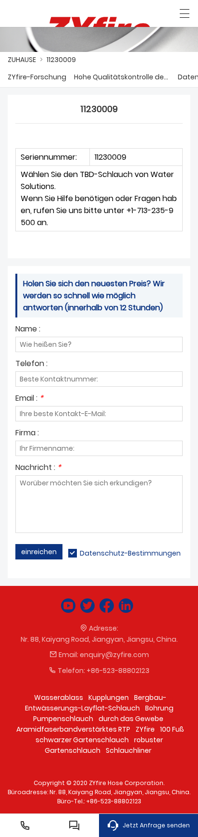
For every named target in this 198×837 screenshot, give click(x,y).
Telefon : (31, 364)
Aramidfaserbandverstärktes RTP (73, 729)
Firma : (27, 433)
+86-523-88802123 (118, 670)
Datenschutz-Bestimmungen (130, 553)
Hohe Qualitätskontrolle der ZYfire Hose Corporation (122, 77)
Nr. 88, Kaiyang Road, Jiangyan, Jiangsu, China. (99, 639)
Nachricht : (38, 468)
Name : (27, 329)
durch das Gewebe (131, 718)
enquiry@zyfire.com (114, 654)
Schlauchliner (128, 750)
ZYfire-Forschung (37, 77)
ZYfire (145, 729)
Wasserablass (58, 697)
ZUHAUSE (22, 59)
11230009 (61, 59)
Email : (29, 399)
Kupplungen (108, 697)
